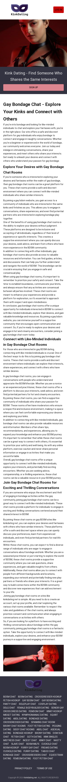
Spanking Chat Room (43, 722)
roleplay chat (27, 704)
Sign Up (33, 87)
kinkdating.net (30, 777)
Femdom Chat (37, 711)
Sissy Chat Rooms (23, 729)
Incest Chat (30, 740)
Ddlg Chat (9, 707)
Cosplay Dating (47, 704)
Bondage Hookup (23, 733)
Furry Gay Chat (30, 747)
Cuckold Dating (12, 751)
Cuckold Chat (49, 744)
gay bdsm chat (31, 700)
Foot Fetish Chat (43, 758)
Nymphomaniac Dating (35, 715)
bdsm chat (9, 696)
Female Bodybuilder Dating (33, 707)
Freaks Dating (49, 747)
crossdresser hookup (48, 696)
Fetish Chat (18, 736)
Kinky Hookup (54, 711)
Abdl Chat (42, 729)
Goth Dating (34, 736)
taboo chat (48, 751)
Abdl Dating (20, 718)
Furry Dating (31, 751)
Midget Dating (11, 715)
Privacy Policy (23, 768)
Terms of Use (44, 768)
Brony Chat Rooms (14, 726)
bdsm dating (25, 696)
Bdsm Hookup (11, 747)
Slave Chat (17, 744)
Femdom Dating (22, 758)
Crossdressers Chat (34, 755)
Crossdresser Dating (16, 722)
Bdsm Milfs (32, 744)
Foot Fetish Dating (39, 726)
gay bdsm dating (51, 700)
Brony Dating (43, 733)
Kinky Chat (45, 740)
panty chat (10, 704)
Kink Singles (51, 736)
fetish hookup (11, 700)
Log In (58, 9)
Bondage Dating (38, 718)
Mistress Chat (12, 740)
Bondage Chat (11, 755)
